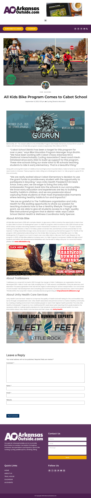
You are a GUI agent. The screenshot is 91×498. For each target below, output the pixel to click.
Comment (10, 363)
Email (8, 392)
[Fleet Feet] (45, 343)
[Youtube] (84, 29)
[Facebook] (75, 29)
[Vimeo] (64, 470)
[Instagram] (52, 470)
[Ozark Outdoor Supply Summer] (45, 275)
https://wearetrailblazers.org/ (68, 291)
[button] (45, 20)
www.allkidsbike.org (22, 242)
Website (9, 400)
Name (8, 385)
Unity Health (57, 309)
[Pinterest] (78, 29)
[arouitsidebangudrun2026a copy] (45, 142)
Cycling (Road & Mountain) (56, 101)
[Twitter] (81, 29)
